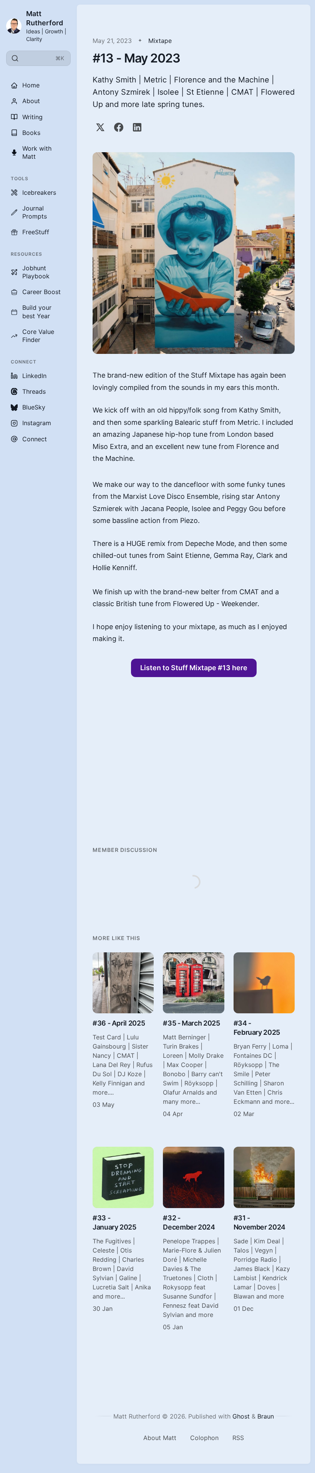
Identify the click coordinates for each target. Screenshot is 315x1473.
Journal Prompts (34, 212)
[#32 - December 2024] (193, 1239)
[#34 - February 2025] (264, 1035)
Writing (32, 117)
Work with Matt (36, 152)
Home (31, 85)
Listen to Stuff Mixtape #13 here (193, 668)
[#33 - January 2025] (123, 1239)
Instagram (36, 423)
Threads (34, 391)
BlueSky (33, 407)
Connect (34, 439)
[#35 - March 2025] (193, 1035)
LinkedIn (34, 376)
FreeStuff (35, 232)
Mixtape (160, 40)
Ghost (241, 1416)
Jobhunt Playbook (36, 272)
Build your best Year (36, 311)
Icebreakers (39, 192)
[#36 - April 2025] (123, 1035)
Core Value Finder (38, 336)
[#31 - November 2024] (264, 1239)
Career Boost (41, 292)
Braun (265, 1416)
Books (31, 132)
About (31, 101)
